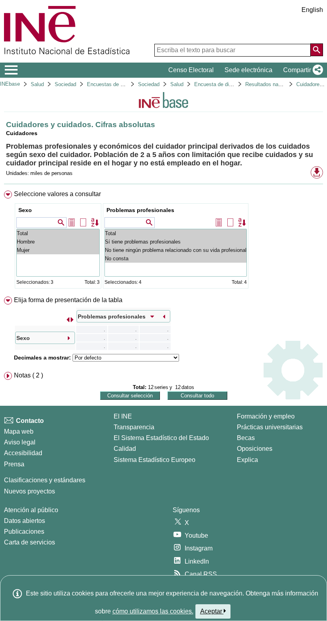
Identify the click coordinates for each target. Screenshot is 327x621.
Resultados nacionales (271, 84)
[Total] (58, 233)
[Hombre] (58, 242)
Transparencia (134, 427)
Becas (246, 437)
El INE (123, 416)
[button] (301, 70)
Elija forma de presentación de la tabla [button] (68, 300)
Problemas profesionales (140, 210)
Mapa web (18, 431)
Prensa (14, 464)
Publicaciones (24, 531)
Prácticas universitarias (270, 427)
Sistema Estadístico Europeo (154, 459)
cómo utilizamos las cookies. (152, 611)
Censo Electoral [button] (191, 70)
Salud (37, 84)
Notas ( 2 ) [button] (28, 375)
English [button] (312, 9)
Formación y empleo (266, 416)
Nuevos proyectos (29, 491)
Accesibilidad (23, 453)
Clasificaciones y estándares (44, 480)
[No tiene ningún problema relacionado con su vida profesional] (175, 250)
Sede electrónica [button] (248, 70)
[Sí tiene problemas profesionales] (175, 242)
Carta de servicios (29, 542)
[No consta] (175, 258)
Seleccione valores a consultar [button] (57, 194)
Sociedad (65, 84)
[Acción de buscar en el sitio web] (316, 49)
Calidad (125, 448)
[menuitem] (163, 241)
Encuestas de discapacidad (119, 84)
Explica (247, 459)
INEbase (10, 84)
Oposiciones (254, 448)
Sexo (25, 210)
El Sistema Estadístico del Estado (161, 437)
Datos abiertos (24, 520)
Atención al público (31, 510)
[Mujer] (58, 250)
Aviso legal (19, 442)
